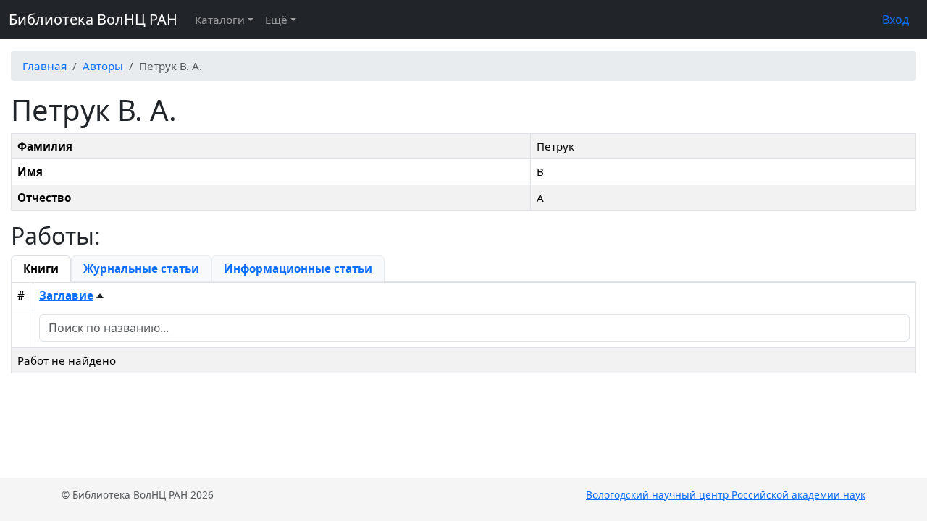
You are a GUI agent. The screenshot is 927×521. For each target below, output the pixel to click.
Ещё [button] (276, 19)
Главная (44, 66)
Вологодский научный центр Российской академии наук (725, 494)
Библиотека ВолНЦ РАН (93, 19)
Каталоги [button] (220, 19)
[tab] (41, 268)
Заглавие (66, 295)
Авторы (103, 66)
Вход (895, 19)
